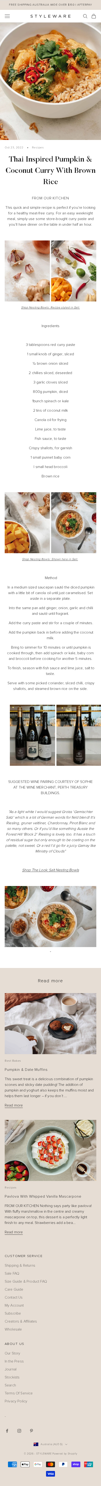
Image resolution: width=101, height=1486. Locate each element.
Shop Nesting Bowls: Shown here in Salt (50, 559)
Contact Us (14, 1297)
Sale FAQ (12, 1273)
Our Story (12, 1353)
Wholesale (13, 1329)
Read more (14, 1105)
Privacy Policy (16, 1401)
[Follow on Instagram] (19, 1430)
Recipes (38, 147)
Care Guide (14, 1289)
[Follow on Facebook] (7, 1430)
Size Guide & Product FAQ (26, 1281)
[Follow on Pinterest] (31, 1430)
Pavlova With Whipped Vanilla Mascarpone (43, 1196)
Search (10, 1385)
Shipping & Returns (20, 1265)
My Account (14, 1305)
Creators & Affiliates (21, 1321)
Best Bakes (13, 1061)
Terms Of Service (19, 1393)
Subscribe (13, 1313)
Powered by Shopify (64, 1453)
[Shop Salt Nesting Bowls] (50, 271)
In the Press (14, 1361)
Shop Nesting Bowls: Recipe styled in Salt (50, 307)
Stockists (12, 1377)
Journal (10, 1369)
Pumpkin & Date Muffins (26, 1070)
